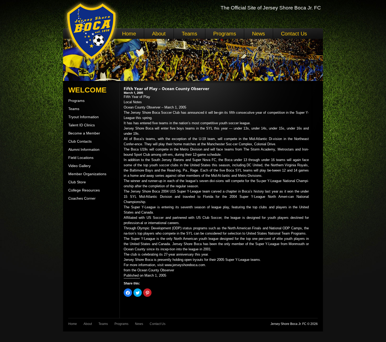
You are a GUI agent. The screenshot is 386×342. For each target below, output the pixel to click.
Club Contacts (80, 141)
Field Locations (80, 158)
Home (129, 34)
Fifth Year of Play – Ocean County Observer (166, 88)
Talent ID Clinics (81, 125)
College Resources (84, 190)
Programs (224, 34)
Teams (189, 34)
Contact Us (294, 34)
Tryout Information (83, 117)
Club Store (77, 182)
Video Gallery (79, 166)
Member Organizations (87, 174)
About (159, 34)
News (258, 34)
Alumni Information (84, 149)
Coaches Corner (82, 198)
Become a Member (84, 133)
